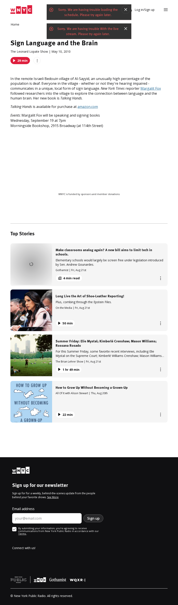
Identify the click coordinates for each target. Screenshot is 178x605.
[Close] (126, 10)
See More (53, 497)
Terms (22, 533)
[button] (89, 264)
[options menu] (37, 60)
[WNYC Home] (21, 9)
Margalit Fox (150, 88)
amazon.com (87, 106)
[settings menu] (165, 9)
